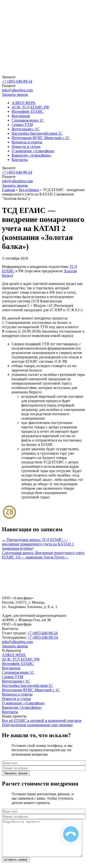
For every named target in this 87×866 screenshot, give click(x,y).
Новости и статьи (26, 146)
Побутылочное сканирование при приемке (37, 725)
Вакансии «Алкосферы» (31, 155)
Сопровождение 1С (28, 120)
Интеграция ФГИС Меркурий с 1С (41, 138)
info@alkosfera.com (17, 90)
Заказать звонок (15, 646)
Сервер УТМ (22, 125)
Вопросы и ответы (27, 142)
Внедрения (21, 116)
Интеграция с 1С (26, 129)
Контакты (20, 160)
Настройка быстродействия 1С (37, 133)
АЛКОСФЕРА (24, 103)
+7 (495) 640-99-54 (17, 81)
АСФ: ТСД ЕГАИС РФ (30, 107)
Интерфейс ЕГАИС (28, 111)
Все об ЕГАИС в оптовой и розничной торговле (42, 720)
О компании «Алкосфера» (33, 151)
